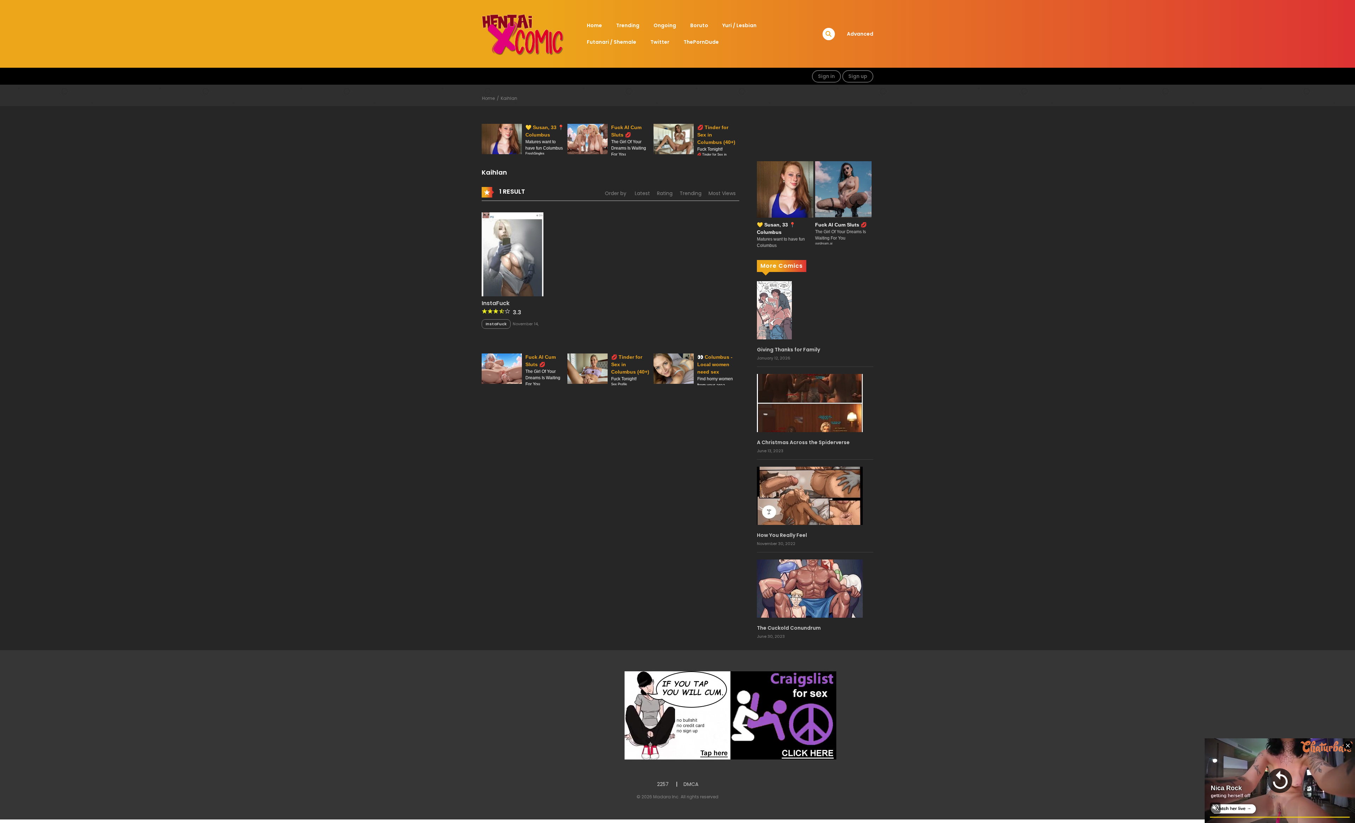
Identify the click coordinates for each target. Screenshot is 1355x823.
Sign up (857, 76)
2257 (663, 784)
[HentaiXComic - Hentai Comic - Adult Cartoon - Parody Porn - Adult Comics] (523, 33)
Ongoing (665, 25)
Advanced (860, 33)
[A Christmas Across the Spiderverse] (810, 402)
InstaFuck (496, 303)
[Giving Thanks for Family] (774, 309)
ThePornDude (701, 42)
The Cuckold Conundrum (789, 627)
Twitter (659, 42)
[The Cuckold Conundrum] (810, 588)
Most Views (722, 193)
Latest (642, 193)
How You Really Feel (782, 535)
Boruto (699, 25)
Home (594, 25)
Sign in (826, 76)
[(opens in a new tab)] (810, 495)
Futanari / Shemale (611, 42)
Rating (665, 193)
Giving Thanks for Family (788, 349)
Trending (627, 25)
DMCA (690, 784)
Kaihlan (509, 98)
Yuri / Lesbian (739, 25)
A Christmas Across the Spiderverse (803, 442)
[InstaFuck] (512, 253)
